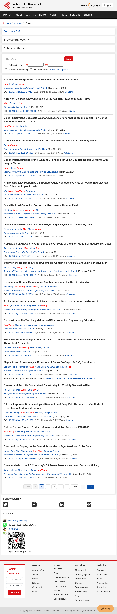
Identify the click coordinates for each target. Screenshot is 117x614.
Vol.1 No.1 (57, 309)
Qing (25, 210)
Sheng (34, 229)
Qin (36, 210)
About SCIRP (58, 567)
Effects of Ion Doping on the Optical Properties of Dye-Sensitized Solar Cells (47, 446)
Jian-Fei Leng (10, 470)
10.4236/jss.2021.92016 (20, 133)
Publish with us (14, 48)
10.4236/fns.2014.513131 (21, 198)
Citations (69, 92)
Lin (30, 412)
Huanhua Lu (10, 347)
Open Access (102, 570)
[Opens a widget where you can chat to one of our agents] (105, 608)
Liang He (8, 412)
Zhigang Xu (26, 451)
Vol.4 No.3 (27, 351)
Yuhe (22, 229)
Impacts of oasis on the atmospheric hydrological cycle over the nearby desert (49, 224)
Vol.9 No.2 (41, 130)
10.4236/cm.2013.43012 (20, 355)
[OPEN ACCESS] (90, 5)
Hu (7, 84)
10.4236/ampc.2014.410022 (22, 458)
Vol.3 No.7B (28, 328)
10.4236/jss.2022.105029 (21, 153)
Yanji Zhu (15, 451)
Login (107, 5)
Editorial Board (41, 69)
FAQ (77, 595)
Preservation (102, 583)
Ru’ (10, 145)
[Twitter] (5, 504)
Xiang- (38, 470)
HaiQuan (39, 305)
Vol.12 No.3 (52, 172)
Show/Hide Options (59, 69)
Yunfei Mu (52, 286)
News (53, 14)
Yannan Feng (10, 367)
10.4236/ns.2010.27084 (20, 237)
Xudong (22, 248)
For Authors (59, 581)
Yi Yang (27, 305)
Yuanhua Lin (53, 367)
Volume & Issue (82, 600)
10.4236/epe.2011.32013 (21, 256)
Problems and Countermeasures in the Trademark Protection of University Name (50, 140)
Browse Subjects (15, 39)
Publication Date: (16, 65)
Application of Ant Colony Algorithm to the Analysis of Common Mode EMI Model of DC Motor (57, 243)
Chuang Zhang (51, 451)
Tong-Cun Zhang (46, 325)
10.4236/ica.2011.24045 (20, 92)
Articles (18, 14)
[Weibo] (89, 504)
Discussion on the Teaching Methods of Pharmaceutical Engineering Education (50, 320)
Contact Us (37, 587)
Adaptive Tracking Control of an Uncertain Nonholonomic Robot (41, 79)
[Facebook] (34, 504)
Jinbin (10, 103)
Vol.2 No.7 (25, 233)
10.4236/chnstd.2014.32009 (22, 111)
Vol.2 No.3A (39, 370)
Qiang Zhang (10, 229)
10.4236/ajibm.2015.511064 (22, 478)
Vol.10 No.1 (71, 271)
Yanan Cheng (32, 431)
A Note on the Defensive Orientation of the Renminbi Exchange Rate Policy (47, 98)
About (63, 14)
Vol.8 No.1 (52, 213)
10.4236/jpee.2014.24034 (21, 294)
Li (20, 103)
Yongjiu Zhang (50, 412)
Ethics (56, 573)
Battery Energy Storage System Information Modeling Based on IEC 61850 (46, 427)
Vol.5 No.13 (37, 194)
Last (75, 486)
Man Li (18, 325)
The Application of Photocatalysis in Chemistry (70, 378)
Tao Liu (42, 286)
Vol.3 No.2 (25, 107)
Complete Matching (18, 69)
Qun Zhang (23, 470)
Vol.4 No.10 (53, 454)
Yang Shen (40, 367)
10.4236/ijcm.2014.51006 (21, 420)
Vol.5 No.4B (40, 393)
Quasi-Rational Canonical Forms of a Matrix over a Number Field (41, 205)
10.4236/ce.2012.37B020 (21, 332)
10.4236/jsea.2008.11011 (21, 313)
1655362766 (13, 529)
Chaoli (18, 84)
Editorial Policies (61, 577)
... (61, 486)
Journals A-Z (38, 570)
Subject (35, 574)
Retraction (101, 587)
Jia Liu (46, 347)
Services (75, 14)
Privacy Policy (103, 591)
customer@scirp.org (17, 520)
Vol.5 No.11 (65, 474)
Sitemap (36, 583)
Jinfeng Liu (9, 248)
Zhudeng (11, 210)
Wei (9, 191)
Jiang (35, 248)
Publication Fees (62, 594)
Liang (17, 168)
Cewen (65, 367)
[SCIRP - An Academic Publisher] (23, 5)
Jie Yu (7, 267)
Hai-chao (19, 390)
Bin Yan (38, 412)
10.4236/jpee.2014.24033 (21, 439)
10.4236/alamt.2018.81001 (22, 217)
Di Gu (6, 451)
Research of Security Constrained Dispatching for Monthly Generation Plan (47, 385)
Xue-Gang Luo (30, 325)
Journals (31, 14)
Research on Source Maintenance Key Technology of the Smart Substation (47, 282)
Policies (101, 565)
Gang (16, 267)
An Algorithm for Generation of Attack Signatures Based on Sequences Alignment (51, 301)
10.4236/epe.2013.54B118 (21, 397)
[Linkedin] (61, 504)
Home (7, 14)
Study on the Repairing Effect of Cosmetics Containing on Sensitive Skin (55, 263)
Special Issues (60, 599)
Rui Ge (7, 390)
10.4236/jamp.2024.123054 (22, 175)
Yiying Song (35, 347)
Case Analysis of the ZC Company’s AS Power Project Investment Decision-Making (51, 465)
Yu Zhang (30, 191)
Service (80, 565)
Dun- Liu (34, 390)
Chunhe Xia (17, 305)
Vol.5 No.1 (48, 416)
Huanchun (26, 367)
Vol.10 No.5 (41, 149)
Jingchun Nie (21, 126)
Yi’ (23, 347)
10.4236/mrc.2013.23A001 (22, 374)
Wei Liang (8, 286)
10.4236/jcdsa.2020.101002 (22, 275)
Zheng (32, 286)
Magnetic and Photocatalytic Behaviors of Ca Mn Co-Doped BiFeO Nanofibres (49, 362)
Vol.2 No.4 (42, 88)
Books (43, 14)
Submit (87, 14)
